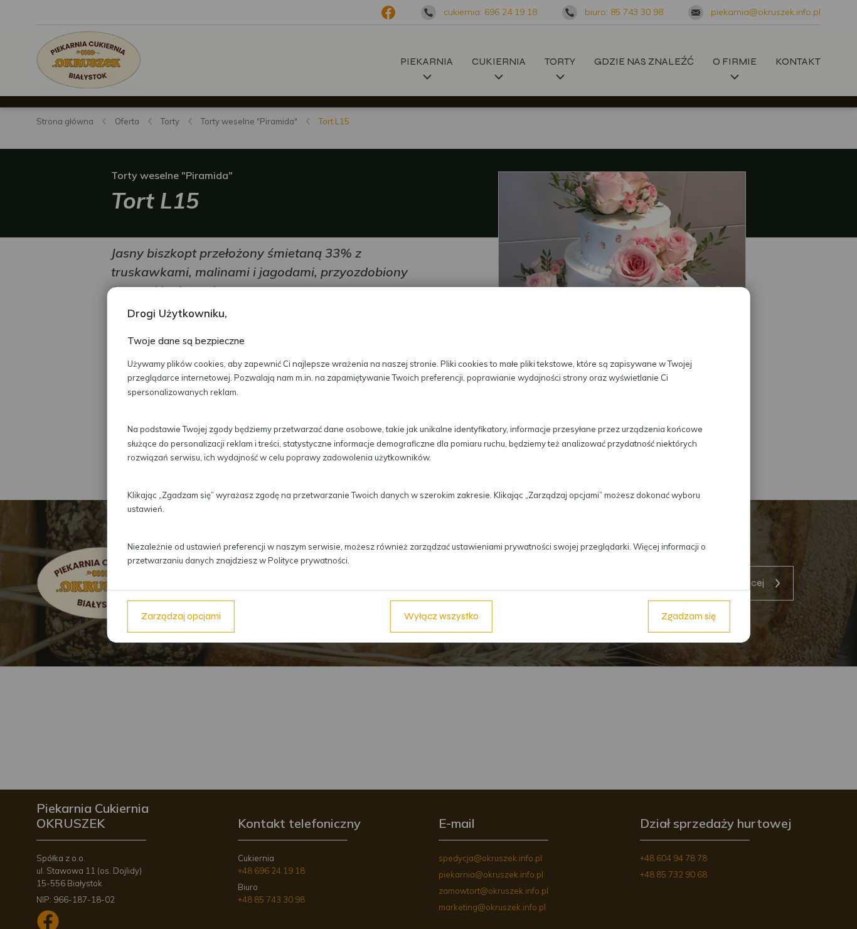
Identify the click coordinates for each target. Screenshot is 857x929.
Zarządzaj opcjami (181, 616)
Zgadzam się (688, 616)
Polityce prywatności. (308, 560)
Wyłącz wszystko (441, 616)
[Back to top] (834, 906)
